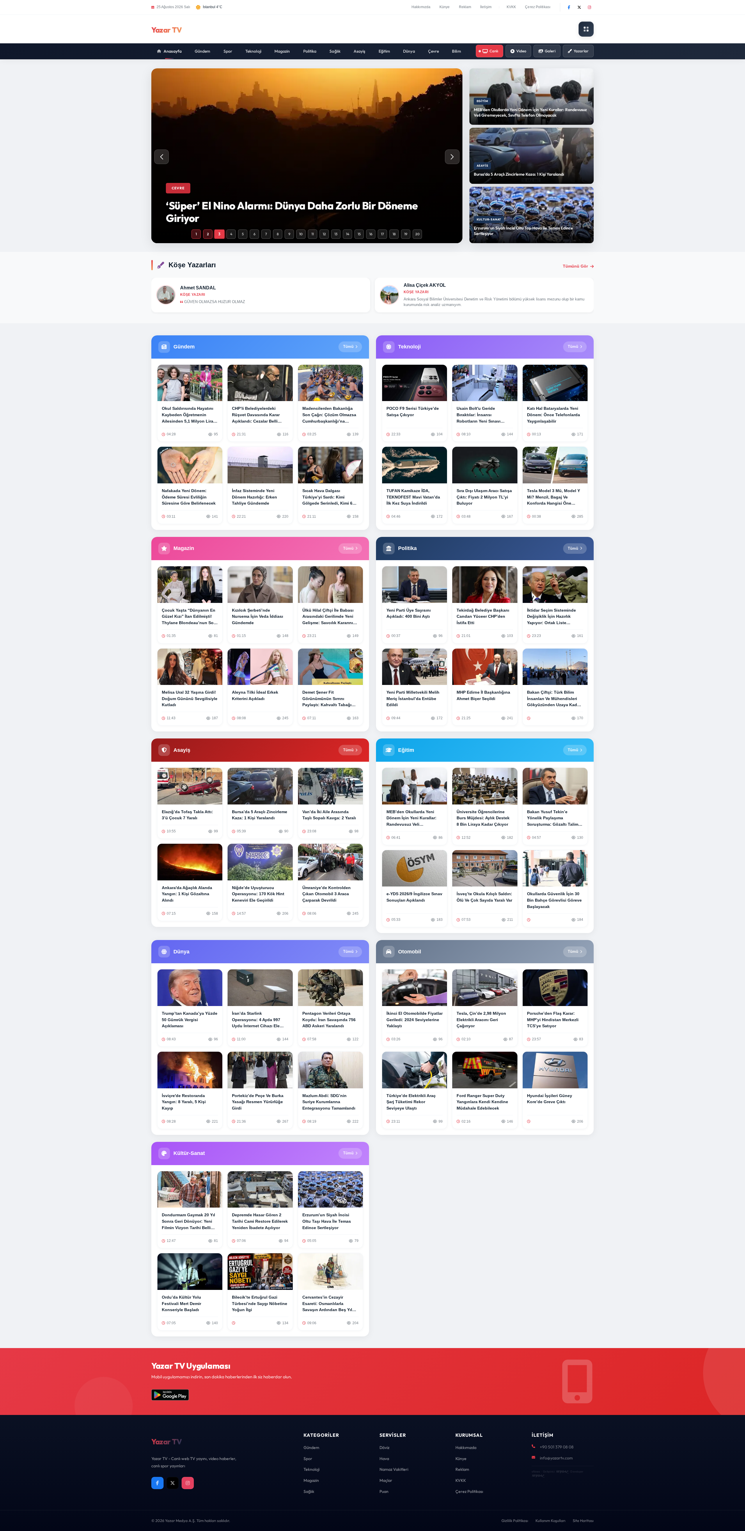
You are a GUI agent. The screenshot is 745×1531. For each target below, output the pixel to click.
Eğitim (384, 51)
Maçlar (385, 1480)
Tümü (348, 346)
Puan (384, 1491)
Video (521, 51)
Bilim (456, 51)
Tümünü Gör (575, 266)
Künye (444, 7)
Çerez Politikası (537, 7)
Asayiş (360, 51)
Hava (384, 1458)
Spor (228, 51)
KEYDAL (562, 1471)
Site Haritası (583, 1520)
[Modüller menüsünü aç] (586, 29)
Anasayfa (173, 51)
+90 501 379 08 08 (557, 1447)
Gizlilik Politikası (514, 1520)
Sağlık (334, 51)
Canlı (493, 51)
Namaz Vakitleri (393, 1469)
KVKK (511, 7)
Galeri (550, 51)
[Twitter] (579, 7)
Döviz (384, 1447)
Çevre (433, 51)
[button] (452, 156)
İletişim (486, 7)
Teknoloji (253, 51)
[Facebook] (569, 7)
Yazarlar (581, 51)
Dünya (409, 51)
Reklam (465, 7)
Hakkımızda (420, 7)
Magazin (282, 51)
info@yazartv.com (556, 1458)
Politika (310, 51)
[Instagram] (589, 7)
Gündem (202, 51)
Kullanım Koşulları (550, 1520)
